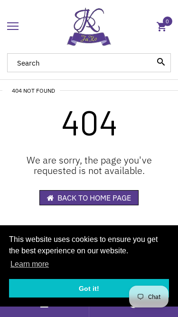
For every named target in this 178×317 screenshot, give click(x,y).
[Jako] (89, 26)
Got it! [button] (89, 288)
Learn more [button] (29, 264)
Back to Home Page (94, 197)
